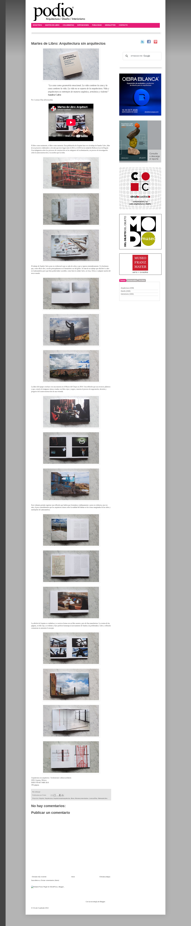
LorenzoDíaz (93, 798)
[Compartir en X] (57, 795)
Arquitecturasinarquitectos (61, 798)
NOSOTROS (37, 25)
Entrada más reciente (39, 877)
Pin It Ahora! (36, 792)
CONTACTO (123, 25)
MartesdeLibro (102, 798)
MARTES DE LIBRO (52, 25)
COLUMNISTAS (68, 25)
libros (72, 798)
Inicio (73, 877)
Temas (122, 280)
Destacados (132, 280)
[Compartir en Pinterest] (62, 795)
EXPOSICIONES (83, 25)
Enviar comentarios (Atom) (50, 880)
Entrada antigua (105, 877)
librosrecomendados (81, 798)
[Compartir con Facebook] (60, 795)
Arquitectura (49, 798)
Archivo (142, 280)
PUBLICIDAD (97, 25)
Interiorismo (125, 294)
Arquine (41, 798)
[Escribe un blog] (54, 795)
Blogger (102, 901)
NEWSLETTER (110, 25)
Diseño (123, 291)
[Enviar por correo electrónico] (52, 795)
